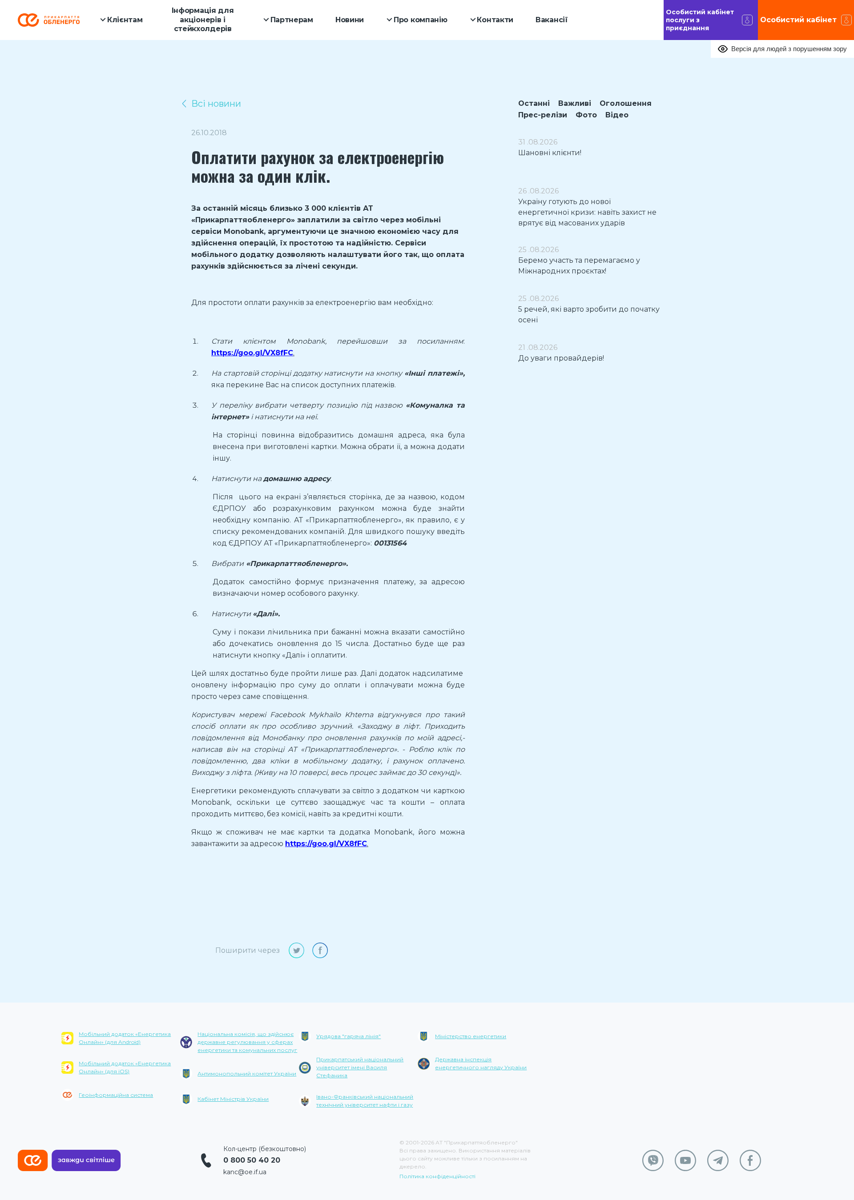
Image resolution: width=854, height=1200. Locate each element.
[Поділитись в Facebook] (320, 950)
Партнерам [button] (291, 20)
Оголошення (626, 103)
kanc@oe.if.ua (244, 1172)
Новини (349, 20)
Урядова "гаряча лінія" (348, 1036)
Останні (534, 103)
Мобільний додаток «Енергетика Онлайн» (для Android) (125, 1038)
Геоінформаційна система (116, 1095)
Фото (586, 115)
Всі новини (216, 103)
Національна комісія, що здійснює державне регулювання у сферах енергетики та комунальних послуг (247, 1042)
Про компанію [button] (420, 20)
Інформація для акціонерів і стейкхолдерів (203, 19)
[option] (120, 1072)
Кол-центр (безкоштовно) (264, 1149)
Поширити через (247, 950)
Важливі (574, 103)
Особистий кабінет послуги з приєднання (700, 20)
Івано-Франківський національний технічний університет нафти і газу (364, 1100)
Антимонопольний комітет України (246, 1073)
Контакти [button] (495, 20)
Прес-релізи (542, 115)
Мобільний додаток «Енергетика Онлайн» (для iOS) (125, 1067)
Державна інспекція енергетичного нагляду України (481, 1063)
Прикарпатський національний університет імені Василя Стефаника (359, 1067)
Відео (616, 115)
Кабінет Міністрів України (233, 1099)
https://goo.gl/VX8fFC (252, 353)
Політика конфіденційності (437, 1176)
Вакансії (552, 20)
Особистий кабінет (798, 20)
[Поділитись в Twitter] (296, 950)
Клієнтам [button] (125, 20)
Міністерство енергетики (470, 1036)
